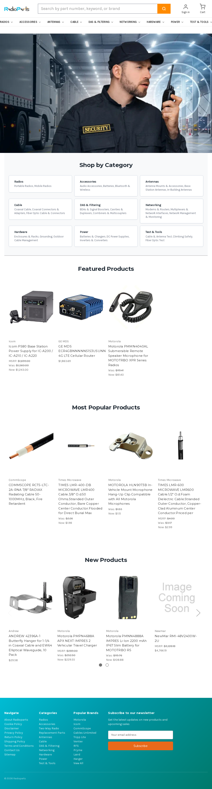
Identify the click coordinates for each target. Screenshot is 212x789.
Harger (78, 759)
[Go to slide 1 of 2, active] (100, 665)
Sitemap (10, 754)
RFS (76, 746)
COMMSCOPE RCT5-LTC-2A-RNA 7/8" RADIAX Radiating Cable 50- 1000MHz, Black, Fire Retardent (29, 494)
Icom (76, 724)
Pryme (77, 750)
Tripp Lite (79, 737)
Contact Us (12, 750)
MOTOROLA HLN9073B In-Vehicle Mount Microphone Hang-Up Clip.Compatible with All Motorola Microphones (130, 494)
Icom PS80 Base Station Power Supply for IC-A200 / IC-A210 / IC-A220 (31, 351)
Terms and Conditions (19, 746)
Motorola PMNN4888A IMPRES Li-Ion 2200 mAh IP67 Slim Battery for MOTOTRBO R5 (126, 643)
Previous (10, 612)
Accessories (47, 724)
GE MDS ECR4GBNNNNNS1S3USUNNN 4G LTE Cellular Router (81, 351)
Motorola (79, 719)
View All (78, 763)
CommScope (82, 728)
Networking (46, 750)
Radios (43, 719)
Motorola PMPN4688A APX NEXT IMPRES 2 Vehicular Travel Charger (77, 640)
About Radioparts (16, 719)
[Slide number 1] (106, 93)
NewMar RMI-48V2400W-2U (176, 638)
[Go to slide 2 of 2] (107, 665)
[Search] (164, 9)
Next (198, 612)
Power (43, 759)
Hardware (45, 754)
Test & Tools (47, 763)
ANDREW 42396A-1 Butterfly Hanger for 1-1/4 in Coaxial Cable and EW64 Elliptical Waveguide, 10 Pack (30, 645)
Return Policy (13, 737)
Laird (76, 754)
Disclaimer (11, 728)
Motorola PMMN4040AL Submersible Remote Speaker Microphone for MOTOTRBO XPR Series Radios (128, 355)
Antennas (45, 737)
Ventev (78, 741)
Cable (43, 741)
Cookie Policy (13, 724)
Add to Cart (31, 307)
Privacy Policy (13, 733)
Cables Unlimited (84, 733)
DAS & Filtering (49, 746)
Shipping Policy (14, 741)
